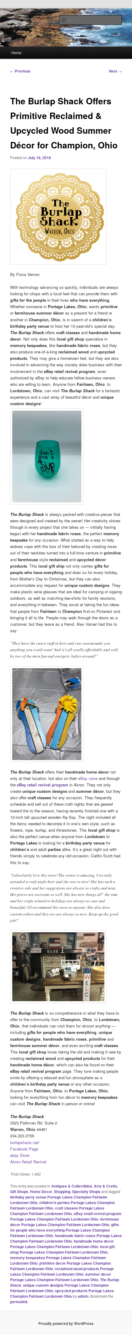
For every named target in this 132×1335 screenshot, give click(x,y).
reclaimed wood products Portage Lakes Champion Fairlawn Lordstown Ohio (62, 1271)
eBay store (88, 778)
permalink (19, 1301)
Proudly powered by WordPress (66, 1323)
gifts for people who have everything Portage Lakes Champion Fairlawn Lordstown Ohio (64, 1230)
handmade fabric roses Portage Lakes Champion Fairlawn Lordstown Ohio (66, 1238)
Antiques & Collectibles (71, 1186)
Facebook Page (24, 1149)
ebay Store (19, 1155)
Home (16, 52)
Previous (20, 71)
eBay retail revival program (42, 785)
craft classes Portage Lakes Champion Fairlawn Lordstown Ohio (57, 1210)
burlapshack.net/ (25, 1142)
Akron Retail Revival (28, 1162)
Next (115, 71)
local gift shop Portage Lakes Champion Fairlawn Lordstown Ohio (62, 1249)
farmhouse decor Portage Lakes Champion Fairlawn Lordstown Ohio (64, 1221)
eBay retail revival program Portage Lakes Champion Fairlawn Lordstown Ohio (66, 1216)
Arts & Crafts (105, 1186)
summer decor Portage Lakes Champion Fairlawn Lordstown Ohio (60, 1276)
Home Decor (41, 1191)
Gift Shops (19, 1191)
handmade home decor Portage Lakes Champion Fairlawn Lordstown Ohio (62, 1243)
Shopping (62, 1191)
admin (83, 1296)
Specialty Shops (86, 1191)
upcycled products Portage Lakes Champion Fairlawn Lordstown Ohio (62, 1293)
